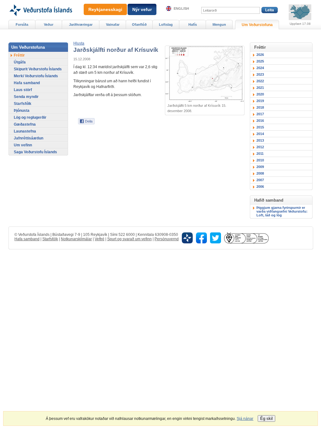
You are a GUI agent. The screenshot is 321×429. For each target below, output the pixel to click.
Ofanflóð (139, 24)
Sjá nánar (245, 418)
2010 (260, 160)
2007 (260, 180)
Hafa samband (27, 83)
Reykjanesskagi (105, 9)
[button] (78, 43)
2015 (260, 127)
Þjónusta (21, 110)
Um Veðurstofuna (257, 25)
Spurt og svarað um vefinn (129, 239)
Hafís (192, 24)
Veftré (99, 239)
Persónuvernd (167, 239)
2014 (260, 134)
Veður (48, 24)
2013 (260, 140)
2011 (260, 153)
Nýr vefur (142, 9)
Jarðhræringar (80, 24)
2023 (260, 74)
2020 (260, 94)
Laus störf (23, 90)
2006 (260, 186)
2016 (260, 120)
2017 (260, 114)
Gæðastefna (25, 124)
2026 (260, 55)
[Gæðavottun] (246, 237)
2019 (260, 101)
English (181, 8)
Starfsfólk (22, 103)
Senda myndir (26, 97)
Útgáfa (20, 62)
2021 (260, 88)
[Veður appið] (187, 237)
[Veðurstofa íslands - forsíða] (40, 2)
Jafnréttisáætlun (28, 138)
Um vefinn (23, 145)
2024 (260, 68)
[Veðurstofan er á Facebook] (201, 237)
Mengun (219, 24)
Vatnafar (112, 24)
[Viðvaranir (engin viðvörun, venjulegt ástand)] (300, 12)
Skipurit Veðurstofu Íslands (38, 69)
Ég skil (266, 418)
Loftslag (166, 24)
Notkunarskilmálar (76, 239)
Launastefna (25, 131)
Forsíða (22, 24)
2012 (260, 147)
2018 (260, 107)
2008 (260, 173)
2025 (260, 61)
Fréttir (19, 55)
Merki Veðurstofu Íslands (36, 76)
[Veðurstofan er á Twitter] (215, 237)
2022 (260, 81)
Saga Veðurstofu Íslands (35, 152)
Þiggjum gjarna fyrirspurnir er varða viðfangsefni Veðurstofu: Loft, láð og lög (282, 211)
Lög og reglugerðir (30, 117)
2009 (260, 167)
